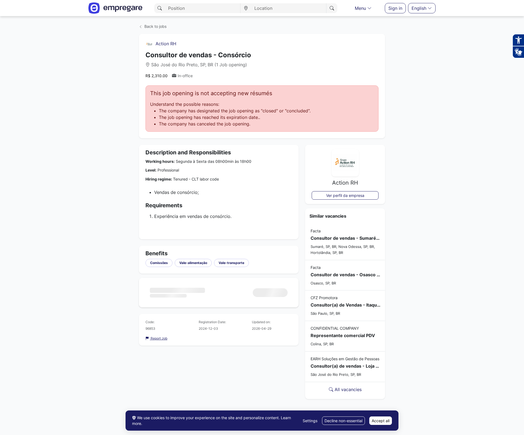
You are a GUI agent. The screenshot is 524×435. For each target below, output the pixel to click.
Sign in (395, 8)
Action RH (166, 43)
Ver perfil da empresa (345, 195)
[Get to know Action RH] (149, 43)
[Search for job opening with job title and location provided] (331, 8)
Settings (310, 420)
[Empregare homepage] (115, 8)
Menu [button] (361, 8)
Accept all (380, 420)
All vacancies (347, 389)
